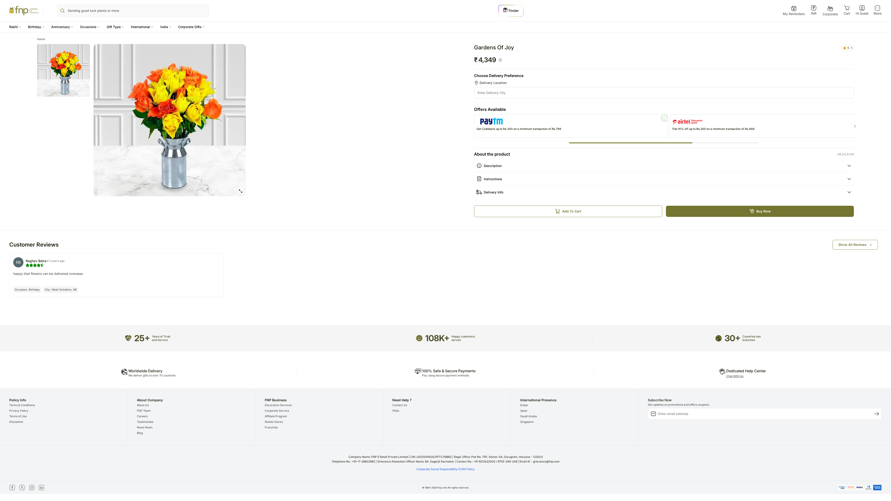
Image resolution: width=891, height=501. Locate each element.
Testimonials (145, 422)
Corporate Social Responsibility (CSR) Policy (445, 469)
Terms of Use (18, 416)
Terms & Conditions (22, 405)
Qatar (524, 410)
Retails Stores (274, 422)
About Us (143, 405)
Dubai (524, 405)
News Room (145, 427)
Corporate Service (277, 410)
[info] (500, 60)
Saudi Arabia (528, 416)
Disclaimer (16, 422)
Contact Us (399, 405)
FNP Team (144, 410)
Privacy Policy (18, 410)
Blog (140, 433)
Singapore (527, 422)
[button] (15, 26)
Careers (142, 416)
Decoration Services (278, 405)
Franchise (271, 427)
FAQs (395, 410)
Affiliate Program (276, 416)
